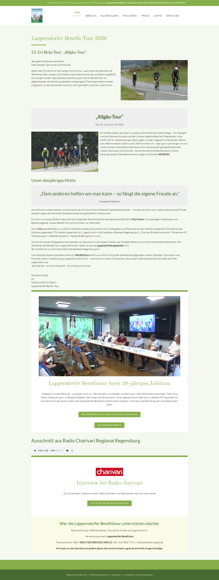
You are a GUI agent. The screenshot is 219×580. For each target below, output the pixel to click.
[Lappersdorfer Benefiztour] (37, 15)
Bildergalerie (109, 15)
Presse (145, 15)
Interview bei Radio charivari (109, 483)
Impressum (116, 574)
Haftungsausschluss (99, 574)
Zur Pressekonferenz (109, 425)
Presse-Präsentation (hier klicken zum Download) (110, 414)
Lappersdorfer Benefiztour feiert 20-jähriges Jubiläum (109, 383)
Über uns (90, 15)
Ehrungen (173, 15)
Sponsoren (130, 15)
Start (77, 15)
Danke (158, 15)
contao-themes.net (144, 574)
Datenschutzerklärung (76, 574)
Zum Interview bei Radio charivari (109, 503)
